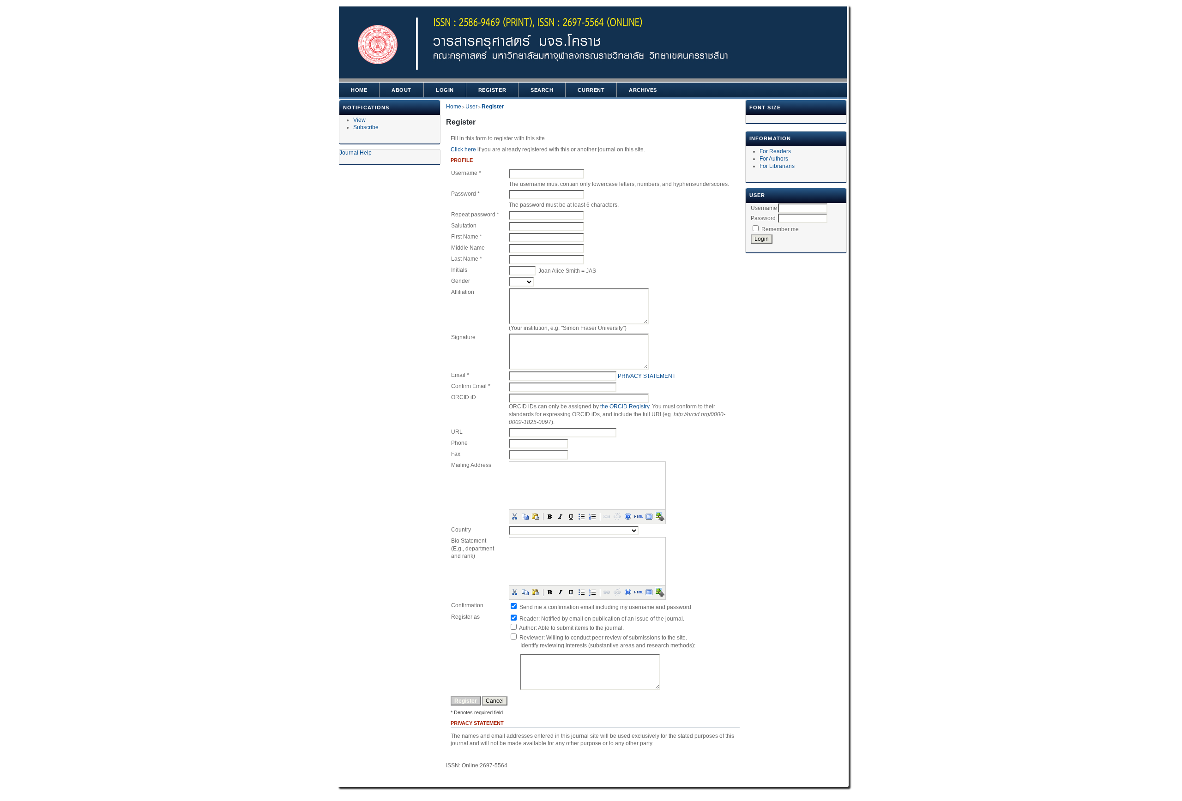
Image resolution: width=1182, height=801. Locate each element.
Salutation (463, 225)
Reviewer (531, 637)
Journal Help (355, 152)
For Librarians (777, 166)
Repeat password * (475, 214)
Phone (459, 443)
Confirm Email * (470, 386)
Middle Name (468, 248)
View (359, 120)
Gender (460, 281)
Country (461, 529)
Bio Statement (468, 541)
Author (527, 628)
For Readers (775, 151)
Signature (463, 337)
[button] (514, 516)
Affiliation (462, 292)
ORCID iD (463, 397)
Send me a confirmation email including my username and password (605, 607)
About (401, 90)
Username (764, 208)
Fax (455, 454)
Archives (643, 90)
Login (445, 90)
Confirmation (467, 605)
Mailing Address (471, 465)
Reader (528, 619)
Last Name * (466, 259)
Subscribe (366, 127)
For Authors (774, 158)
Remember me (780, 229)
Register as (465, 617)
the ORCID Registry (624, 406)
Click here (463, 149)
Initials (459, 270)
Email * (460, 375)
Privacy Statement (646, 376)
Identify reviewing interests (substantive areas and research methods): (607, 645)
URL (457, 432)
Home (359, 90)
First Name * (466, 236)
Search (542, 90)
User (471, 106)
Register (492, 90)
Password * (465, 194)
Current (591, 90)
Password (763, 218)
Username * (466, 173)
